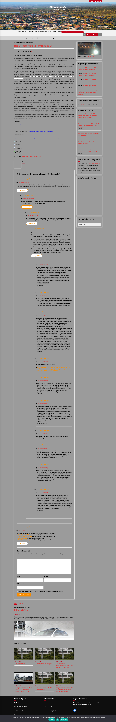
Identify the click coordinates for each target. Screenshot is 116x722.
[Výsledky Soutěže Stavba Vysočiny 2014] (44, 678)
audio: (71, 31)
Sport (54, 31)
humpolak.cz (58, 7)
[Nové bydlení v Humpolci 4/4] (44, 654)
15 (31, 51)
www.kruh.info (17, 128)
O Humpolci (31, 31)
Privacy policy (64, 719)
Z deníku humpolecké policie (22, 607)
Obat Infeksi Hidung (24, 540)
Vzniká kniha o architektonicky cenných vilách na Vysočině (64, 665)
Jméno (18, 576)
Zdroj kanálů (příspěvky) (20, 707)
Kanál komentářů (18, 711)
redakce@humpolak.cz (94, 163)
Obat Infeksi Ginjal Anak (25, 536)
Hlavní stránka (22, 31)
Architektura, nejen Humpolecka (23, 42)
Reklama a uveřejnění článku (51, 711)
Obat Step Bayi (22, 538)
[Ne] (114, 718)
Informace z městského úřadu (43, 31)
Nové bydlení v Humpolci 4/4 (44, 664)
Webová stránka (21, 584)
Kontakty (46, 702)
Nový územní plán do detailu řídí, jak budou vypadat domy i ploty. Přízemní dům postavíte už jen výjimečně (89, 115)
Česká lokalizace (18, 715)
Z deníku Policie (21, 610)
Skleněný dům (20, 664)
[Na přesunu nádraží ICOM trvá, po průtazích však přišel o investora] (64, 678)
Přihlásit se (17, 702)
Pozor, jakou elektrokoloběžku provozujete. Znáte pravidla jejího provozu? (88, 92)
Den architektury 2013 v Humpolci (33, 46)
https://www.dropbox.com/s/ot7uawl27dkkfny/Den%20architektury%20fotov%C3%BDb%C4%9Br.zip (36, 138)
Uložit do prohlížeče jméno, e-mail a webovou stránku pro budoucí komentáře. (40, 591)
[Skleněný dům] (23, 654)
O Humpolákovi (48, 707)
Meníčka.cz (84, 105)
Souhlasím (51, 719)
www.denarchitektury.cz (19, 124)
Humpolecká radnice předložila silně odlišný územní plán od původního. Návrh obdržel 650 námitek (89, 125)
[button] (84, 34)
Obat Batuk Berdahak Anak (26, 535)
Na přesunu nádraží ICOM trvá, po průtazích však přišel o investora (64, 689)
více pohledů (91, 56)
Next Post (17, 603)
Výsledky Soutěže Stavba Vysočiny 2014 (44, 688)
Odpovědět (22, 190)
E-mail (46, 576)
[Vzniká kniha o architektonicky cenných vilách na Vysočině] (64, 654)
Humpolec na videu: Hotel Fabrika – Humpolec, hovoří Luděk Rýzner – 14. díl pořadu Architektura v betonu (23, 689)
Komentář (20, 557)
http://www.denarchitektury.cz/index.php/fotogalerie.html (40, 131)
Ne (57, 719)
